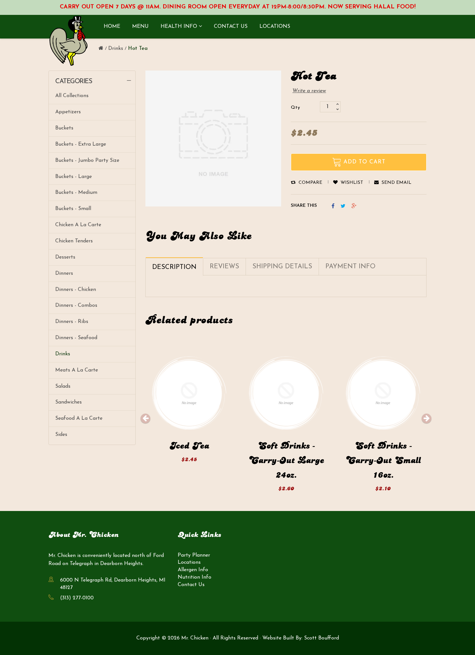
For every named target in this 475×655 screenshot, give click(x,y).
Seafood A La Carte (78, 418)
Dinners (64, 273)
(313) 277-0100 (77, 598)
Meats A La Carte (76, 370)
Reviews (224, 266)
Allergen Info (193, 570)
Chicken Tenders (74, 241)
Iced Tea (189, 446)
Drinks (62, 354)
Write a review (309, 91)
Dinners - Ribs (71, 321)
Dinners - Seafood (76, 337)
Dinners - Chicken (75, 289)
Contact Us (191, 585)
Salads (62, 386)
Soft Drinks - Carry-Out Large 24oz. (286, 460)
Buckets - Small (73, 208)
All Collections (72, 95)
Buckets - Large (73, 176)
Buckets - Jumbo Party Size (87, 160)
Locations (189, 562)
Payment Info (350, 266)
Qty (295, 107)
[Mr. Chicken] (101, 48)
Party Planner (194, 555)
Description (174, 267)
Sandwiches (68, 402)
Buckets (64, 128)
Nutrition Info (194, 577)
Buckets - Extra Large (80, 144)
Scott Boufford (321, 638)
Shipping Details (282, 266)
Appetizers (68, 112)
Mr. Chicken (194, 638)
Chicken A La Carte (78, 225)
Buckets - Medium (76, 192)
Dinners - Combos (76, 305)
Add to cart (189, 423)
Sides (61, 434)
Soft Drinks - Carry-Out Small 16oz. (383, 460)
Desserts (65, 257)
